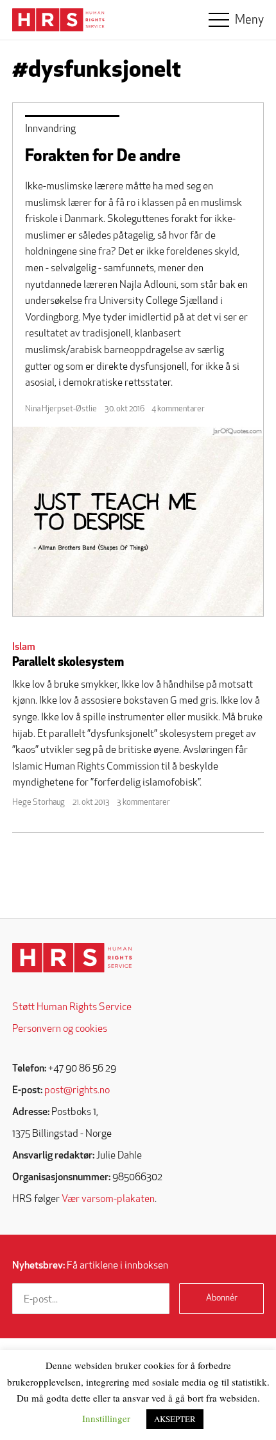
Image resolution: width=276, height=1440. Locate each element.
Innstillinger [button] (106, 1418)
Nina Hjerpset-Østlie (61, 409)
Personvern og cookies (59, 1029)
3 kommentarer (143, 802)
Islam (23, 647)
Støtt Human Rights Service (72, 1007)
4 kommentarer (178, 409)
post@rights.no (77, 1091)
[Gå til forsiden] (72, 958)
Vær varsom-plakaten (108, 1199)
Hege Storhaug (38, 802)
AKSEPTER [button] (175, 1419)
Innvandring (50, 129)
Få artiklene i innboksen (90, 1266)
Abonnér (221, 1298)
